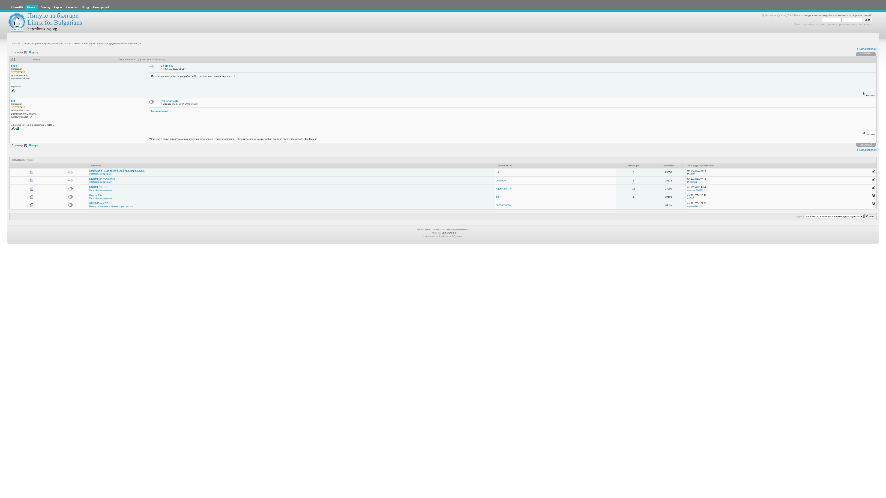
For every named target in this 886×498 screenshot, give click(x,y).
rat (497, 172)
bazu (14, 65)
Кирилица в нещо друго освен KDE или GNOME (117, 170)
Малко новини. (159, 111)
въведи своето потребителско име (824, 15)
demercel (501, 180)
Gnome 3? (167, 65)
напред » (871, 48)
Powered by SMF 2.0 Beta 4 (428, 230)
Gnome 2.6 (95, 195)
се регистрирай (861, 15)
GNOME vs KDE (98, 187)
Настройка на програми (100, 174)
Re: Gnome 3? (169, 101)
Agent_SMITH (504, 188)
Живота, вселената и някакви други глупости (111, 206)
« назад (861, 48)
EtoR (498, 196)
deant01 (693, 182)
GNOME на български (102, 179)
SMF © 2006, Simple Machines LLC (454, 230)
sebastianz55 (503, 205)
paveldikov (694, 206)
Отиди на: (799, 216)
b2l (13, 101)
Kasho (692, 174)
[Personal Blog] (17, 129)
